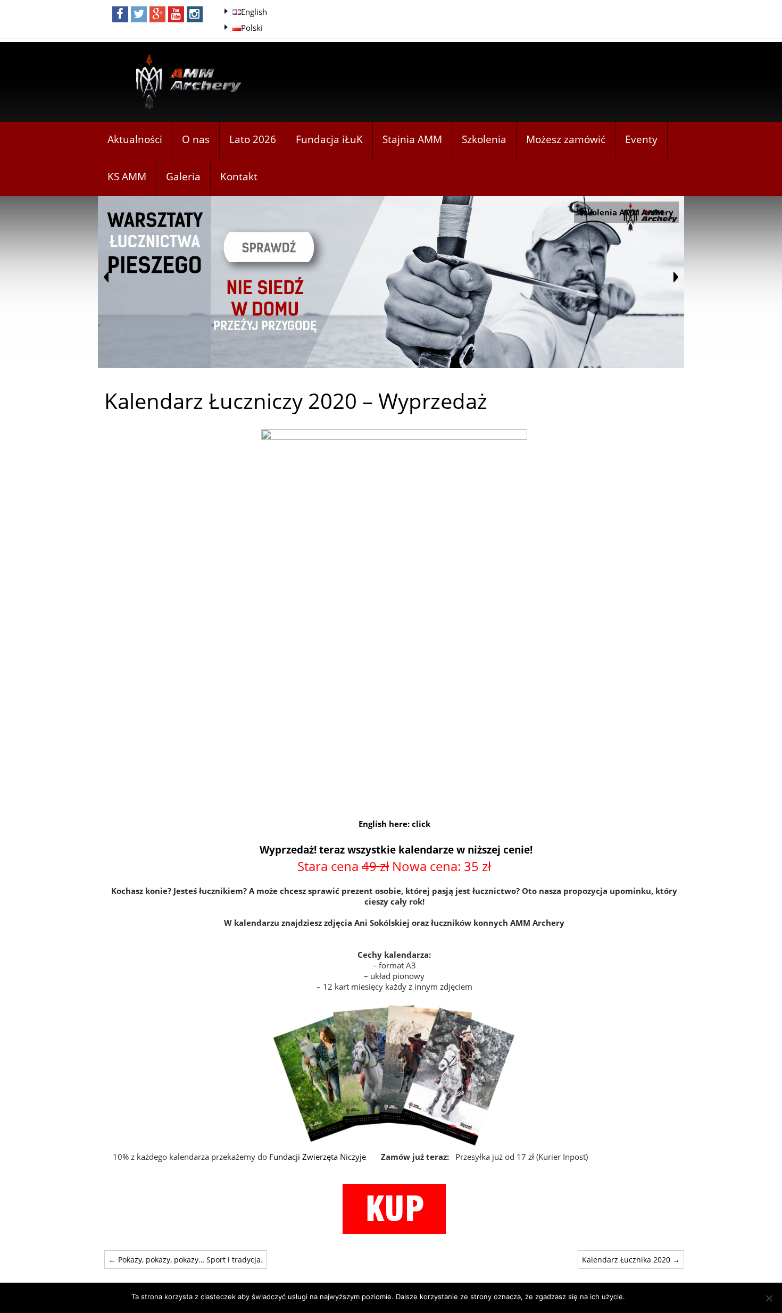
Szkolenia (484, 139)
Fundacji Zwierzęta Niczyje (317, 1156)
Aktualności (134, 139)
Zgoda (640, 1296)
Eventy (641, 139)
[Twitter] (139, 14)
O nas (196, 139)
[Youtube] (176, 14)
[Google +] (157, 14)
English (254, 11)
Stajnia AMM (412, 139)
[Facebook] (120, 14)
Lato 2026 (252, 139)
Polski (252, 27)
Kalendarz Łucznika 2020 (631, 1260)
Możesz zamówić (565, 139)
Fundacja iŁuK (329, 139)
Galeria (183, 176)
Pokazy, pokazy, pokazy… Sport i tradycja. (186, 1260)
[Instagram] (195, 14)
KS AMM (126, 176)
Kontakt (238, 176)
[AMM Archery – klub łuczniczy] (184, 82)
